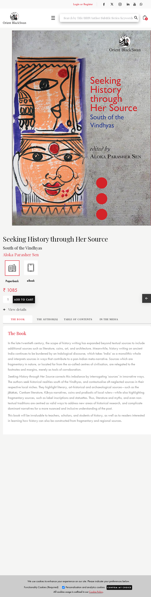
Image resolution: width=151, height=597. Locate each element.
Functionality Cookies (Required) (41, 587)
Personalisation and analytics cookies (85, 587)
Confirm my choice (119, 587)
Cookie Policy (96, 591)
